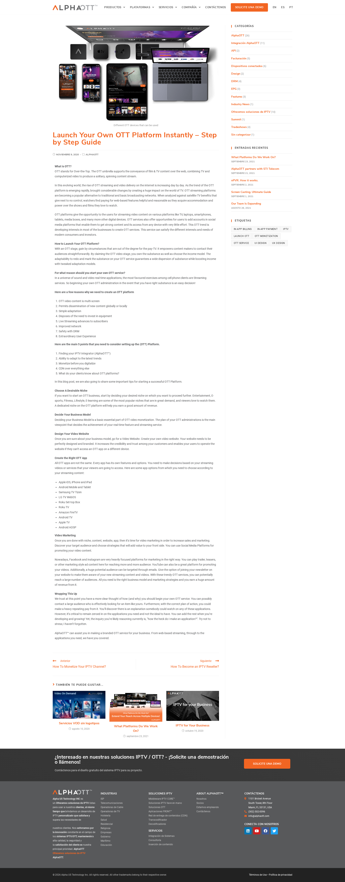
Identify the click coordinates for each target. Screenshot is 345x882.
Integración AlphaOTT (245, 43)
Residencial (107, 824)
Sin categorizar (241, 135)
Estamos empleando (207, 807)
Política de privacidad (280, 874)
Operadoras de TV (110, 811)
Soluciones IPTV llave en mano (165, 803)
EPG (234, 89)
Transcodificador (158, 819)
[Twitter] (274, 830)
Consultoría (155, 840)
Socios (200, 803)
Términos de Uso (258, 874)
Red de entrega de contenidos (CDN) (168, 815)
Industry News (240, 104)
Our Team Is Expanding (246, 204)
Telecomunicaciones (112, 803)
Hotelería (105, 815)
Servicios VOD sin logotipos (79, 723)
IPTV (286, 229)
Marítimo (105, 840)
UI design (261, 243)
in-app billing (243, 229)
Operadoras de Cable (112, 807)
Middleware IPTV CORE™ (162, 798)
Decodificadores (157, 824)
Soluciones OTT (157, 807)
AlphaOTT (92, 154)
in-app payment (267, 229)
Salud (104, 819)
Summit (236, 119)
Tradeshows (239, 127)
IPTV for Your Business (192, 725)
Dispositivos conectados (247, 66)
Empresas (106, 832)
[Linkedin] (248, 830)
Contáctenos (203, 811)
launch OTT (241, 236)
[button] (267, 764)
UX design (278, 243)
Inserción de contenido (161, 844)
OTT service (241, 243)
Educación (106, 845)
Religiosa (105, 828)
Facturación (238, 58)
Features (236, 97)
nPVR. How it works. (244, 180)
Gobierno (105, 836)
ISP (102, 798)
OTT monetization (266, 236)
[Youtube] (256, 830)
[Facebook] (265, 830)
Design (235, 74)
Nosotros (201, 798)
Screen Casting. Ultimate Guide (251, 192)
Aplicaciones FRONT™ (160, 811)
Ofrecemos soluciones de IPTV (250, 112)
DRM (234, 81)
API (233, 51)
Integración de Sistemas (161, 836)
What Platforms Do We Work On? (136, 728)
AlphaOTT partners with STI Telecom (255, 169)
